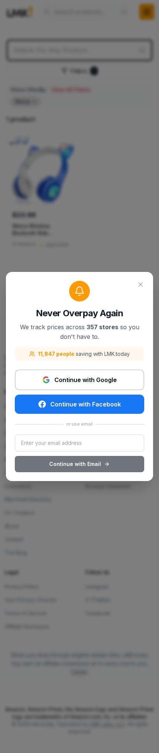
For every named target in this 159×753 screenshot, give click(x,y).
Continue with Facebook (85, 404)
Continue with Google (85, 380)
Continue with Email (75, 464)
